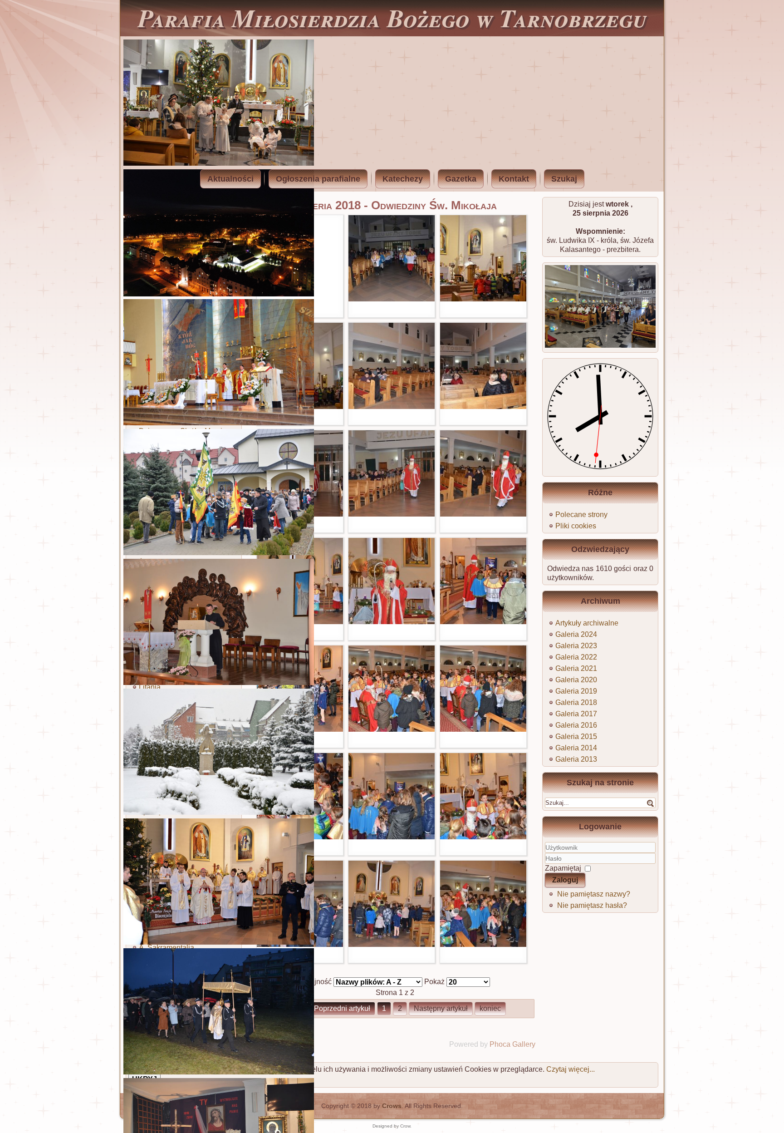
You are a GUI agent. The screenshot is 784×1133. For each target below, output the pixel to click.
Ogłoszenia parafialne (318, 178)
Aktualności (230, 178)
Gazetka (460, 178)
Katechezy (402, 178)
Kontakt (514, 178)
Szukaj (564, 178)
